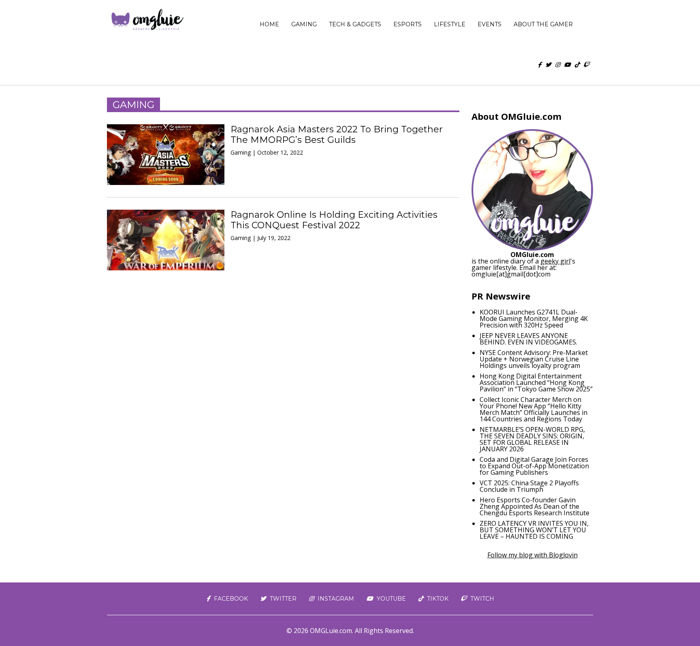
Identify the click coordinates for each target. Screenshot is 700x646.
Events (490, 24)
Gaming (304, 24)
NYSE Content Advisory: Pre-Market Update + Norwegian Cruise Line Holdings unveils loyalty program (534, 359)
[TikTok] (576, 65)
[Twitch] (586, 65)
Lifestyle (449, 24)
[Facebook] (539, 65)
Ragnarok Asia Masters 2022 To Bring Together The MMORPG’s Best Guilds (336, 134)
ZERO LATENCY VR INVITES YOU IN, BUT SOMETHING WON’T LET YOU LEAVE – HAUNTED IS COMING (534, 530)
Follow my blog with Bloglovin (532, 554)
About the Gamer (543, 24)
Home (269, 24)
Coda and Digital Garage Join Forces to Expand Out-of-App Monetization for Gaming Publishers (534, 466)
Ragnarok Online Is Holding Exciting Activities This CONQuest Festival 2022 (334, 220)
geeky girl (555, 261)
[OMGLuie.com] (147, 20)
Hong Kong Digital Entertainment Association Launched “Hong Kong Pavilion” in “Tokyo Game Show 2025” (536, 382)
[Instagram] (557, 65)
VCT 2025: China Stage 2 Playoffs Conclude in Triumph (529, 486)
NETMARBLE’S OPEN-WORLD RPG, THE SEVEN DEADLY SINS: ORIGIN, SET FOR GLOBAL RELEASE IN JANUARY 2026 (532, 439)
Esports (407, 24)
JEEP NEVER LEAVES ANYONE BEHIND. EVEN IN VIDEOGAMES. (528, 338)
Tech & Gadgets (355, 24)
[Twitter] (548, 65)
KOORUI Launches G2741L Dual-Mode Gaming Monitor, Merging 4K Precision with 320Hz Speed (534, 318)
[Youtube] (567, 65)
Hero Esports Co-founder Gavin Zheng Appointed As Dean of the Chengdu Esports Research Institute (534, 506)
